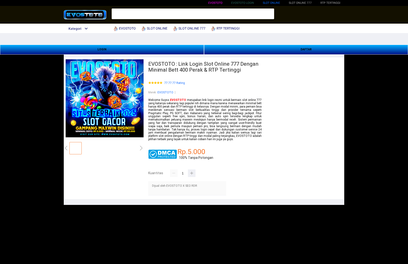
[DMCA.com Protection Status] (162, 158)
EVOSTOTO (215, 2)
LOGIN (102, 49)
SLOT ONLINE (271, 2)
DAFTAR (306, 49)
